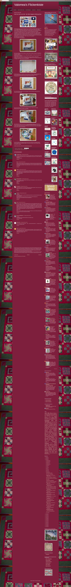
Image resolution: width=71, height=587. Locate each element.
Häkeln (56, 426)
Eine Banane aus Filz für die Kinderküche (50, 508)
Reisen (56, 440)
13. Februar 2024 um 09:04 (22, 169)
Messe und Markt (48, 433)
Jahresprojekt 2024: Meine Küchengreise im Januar (49, 509)
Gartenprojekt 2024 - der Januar (50, 504)
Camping (52, 418)
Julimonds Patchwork (49, 561)
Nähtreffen (52, 437)
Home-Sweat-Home (52, 426)
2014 (46, 524)
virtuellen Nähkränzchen (19, 29)
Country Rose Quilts (48, 278)
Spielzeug (55, 444)
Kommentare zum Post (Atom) (21, 256)
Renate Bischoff (19, 178)
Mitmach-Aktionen (18, 149)
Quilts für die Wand (23, 149)
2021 (46, 516)
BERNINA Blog (48, 405)
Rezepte (55, 443)
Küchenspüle (51, 431)
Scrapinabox (46, 444)
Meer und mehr (54, 432)
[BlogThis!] (25, 148)
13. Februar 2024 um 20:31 (27, 215)
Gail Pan (55, 422)
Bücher (49, 418)
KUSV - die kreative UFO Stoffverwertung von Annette (50, 500)
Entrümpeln (47, 420)
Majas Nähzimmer (48, 308)
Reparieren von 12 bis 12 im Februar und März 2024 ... (51, 496)
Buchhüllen (46, 417)
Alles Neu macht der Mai (49, 303)
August (47, 465)
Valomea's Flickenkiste (28, 4)
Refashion (48, 440)
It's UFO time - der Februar (49, 474)
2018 (46, 519)
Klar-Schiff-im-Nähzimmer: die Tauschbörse (50, 498)
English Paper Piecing (54, 419)
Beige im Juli (47, 378)
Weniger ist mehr (52, 449)
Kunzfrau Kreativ (48, 233)
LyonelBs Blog (48, 239)
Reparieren (54, 441)
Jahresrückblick (50, 427)
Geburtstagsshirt (55, 423)
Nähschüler (48, 437)
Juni (46, 467)
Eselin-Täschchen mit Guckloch (49, 228)
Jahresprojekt (46, 427)
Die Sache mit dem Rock (49, 234)
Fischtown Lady (19, 154)
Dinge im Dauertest (48, 419)
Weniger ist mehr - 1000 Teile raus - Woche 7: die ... (50, 483)
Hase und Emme (48, 340)
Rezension (51, 443)
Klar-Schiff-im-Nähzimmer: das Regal (51, 487)
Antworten (18, 159)
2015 (46, 523)
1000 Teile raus (48, 413)
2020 (46, 517)
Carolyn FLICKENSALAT (20, 215)
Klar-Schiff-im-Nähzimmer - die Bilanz (51, 486)
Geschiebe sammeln (47, 424)
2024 (46, 459)
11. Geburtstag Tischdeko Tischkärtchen (50, 208)
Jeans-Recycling (54, 428)
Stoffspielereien (48, 391)
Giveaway (51, 424)
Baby (56, 415)
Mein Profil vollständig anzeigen (49, 35)
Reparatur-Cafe (47, 441)
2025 (46, 458)
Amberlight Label (48, 207)
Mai (46, 468)
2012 (46, 526)
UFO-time (55, 447)
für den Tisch (51, 450)
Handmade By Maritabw (49, 266)
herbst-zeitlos (47, 334)
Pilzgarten (50, 438)
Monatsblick (46, 434)
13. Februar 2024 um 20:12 (21, 202)
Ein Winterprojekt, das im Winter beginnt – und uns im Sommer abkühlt (53, 280)
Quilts (52, 439)
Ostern (56, 437)
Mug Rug (50, 434)
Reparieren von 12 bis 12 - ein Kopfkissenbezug (50, 485)
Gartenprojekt (51, 423)
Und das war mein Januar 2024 (50, 511)
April (47, 469)
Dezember (47, 460)
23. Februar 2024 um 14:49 (22, 228)
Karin (17, 228)
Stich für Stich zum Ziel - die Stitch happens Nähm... (50, 494)
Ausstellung (52, 415)
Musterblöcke (55, 434)
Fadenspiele (47, 361)
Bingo (55, 416)
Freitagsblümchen (49, 422)
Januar (47, 512)
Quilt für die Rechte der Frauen (51, 439)
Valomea (47, 28)
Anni (17, 202)
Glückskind (55, 424)
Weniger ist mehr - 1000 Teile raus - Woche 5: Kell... (50, 503)
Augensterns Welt (48, 272)
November (47, 461)
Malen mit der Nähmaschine (48, 432)
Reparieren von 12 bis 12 (49, 442)
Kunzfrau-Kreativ (48, 563)
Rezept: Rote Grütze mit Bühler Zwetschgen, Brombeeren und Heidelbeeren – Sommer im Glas (49, 386)
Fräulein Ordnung (48, 260)
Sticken (46, 445)
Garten (47, 423)
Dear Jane (55, 418)
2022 (46, 515)
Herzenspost (47, 479)
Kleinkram (55, 430)
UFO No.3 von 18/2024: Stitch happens (51, 481)
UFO (26, 149)
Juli (46, 466)
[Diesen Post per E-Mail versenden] (24, 148)
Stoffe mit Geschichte (53, 445)
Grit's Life (47, 287)
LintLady (47, 213)
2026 (46, 457)
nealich (18, 169)
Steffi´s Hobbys (48, 564)
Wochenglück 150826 (48, 261)
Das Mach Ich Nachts (49, 354)
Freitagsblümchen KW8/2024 (50, 480)
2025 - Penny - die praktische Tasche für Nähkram (52, 319)
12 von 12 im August (52, 253)
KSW (47, 429)
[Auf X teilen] (26, 148)
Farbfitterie (51, 421)
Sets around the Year (51, 444)
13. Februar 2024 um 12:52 (23, 186)
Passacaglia (46, 438)
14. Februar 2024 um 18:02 (23, 222)
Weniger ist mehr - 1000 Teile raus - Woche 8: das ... (50, 475)
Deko (45, 419)
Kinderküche (55, 429)
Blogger (39, 580)
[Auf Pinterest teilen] (28, 148)
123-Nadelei (18, 186)
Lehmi (46, 317)
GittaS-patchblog (48, 348)
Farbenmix (47, 408)
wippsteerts (47, 372)
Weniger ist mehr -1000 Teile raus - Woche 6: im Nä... (50, 492)
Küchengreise (46, 431)
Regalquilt (52, 440)
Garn (45, 423)
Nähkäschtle (18, 222)
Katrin (25, 29)
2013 (46, 525)
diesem (16, 58)
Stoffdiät (48, 445)
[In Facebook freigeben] (27, 148)
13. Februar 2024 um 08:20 (24, 154)
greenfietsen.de (48, 227)
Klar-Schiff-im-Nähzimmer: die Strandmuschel (50, 506)
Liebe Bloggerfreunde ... (48, 335)
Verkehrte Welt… (48, 202)
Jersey (45, 429)
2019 (46, 518)
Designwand (47, 554)
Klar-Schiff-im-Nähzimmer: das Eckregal (51, 478)
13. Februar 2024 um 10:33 (24, 178)
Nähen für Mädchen (50, 436)
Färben (53, 422)
